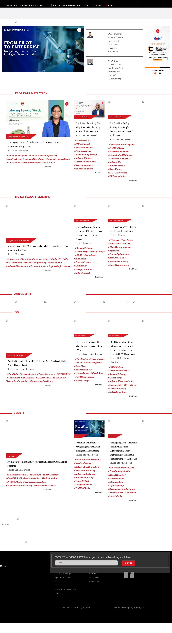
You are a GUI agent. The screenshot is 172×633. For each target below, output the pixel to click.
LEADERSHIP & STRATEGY (35, 5)
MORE (111, 5)
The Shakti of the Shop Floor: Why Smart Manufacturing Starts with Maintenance (89, 127)
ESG (87, 5)
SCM (56, 582)
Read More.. (47, 167)
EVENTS (98, 5)
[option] (86, 22)
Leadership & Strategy (18, 136)
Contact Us (93, 574)
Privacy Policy (94, 578)
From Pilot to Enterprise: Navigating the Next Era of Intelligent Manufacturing (88, 446)
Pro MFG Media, (66, 608)
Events (11, 456)
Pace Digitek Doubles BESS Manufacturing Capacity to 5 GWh (89, 346)
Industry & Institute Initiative (65, 590)
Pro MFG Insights (16, 355)
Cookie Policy (94, 582)
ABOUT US (12, 5)
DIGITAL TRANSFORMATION (66, 5)
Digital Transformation (18, 240)
